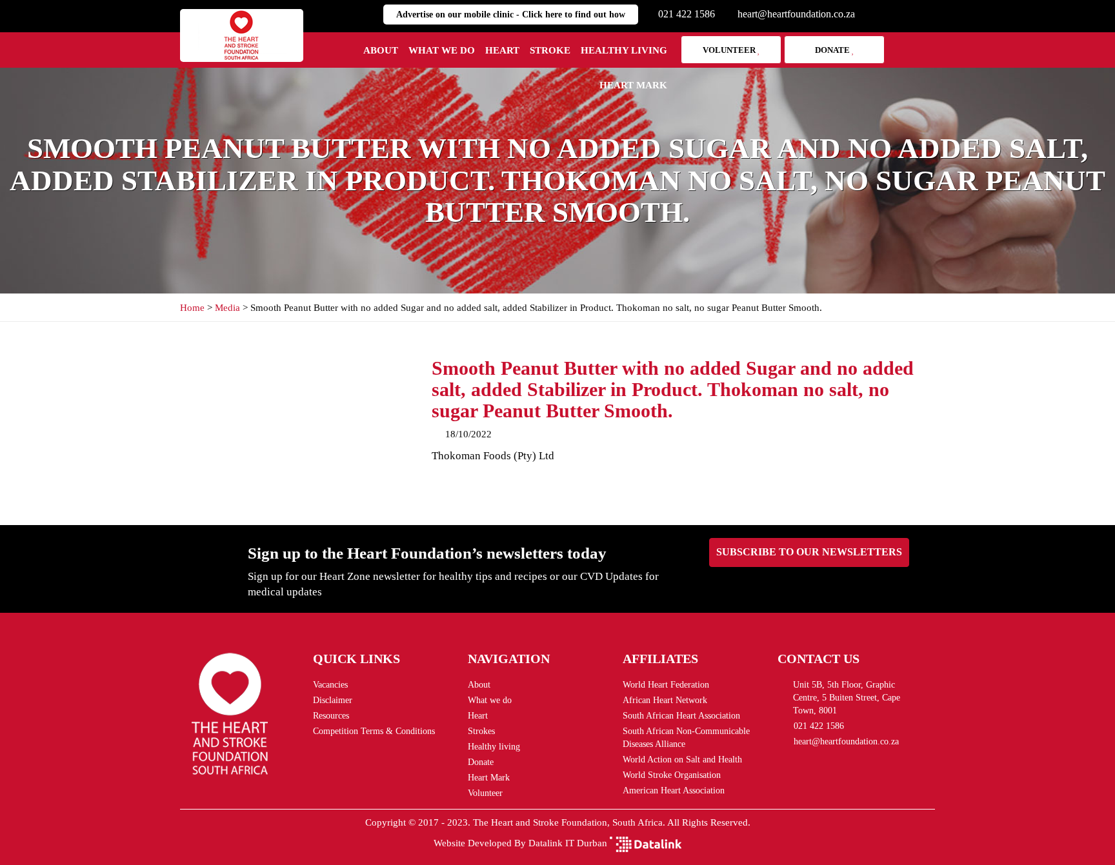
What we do (441, 50)
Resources (331, 716)
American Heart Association (674, 790)
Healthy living (624, 50)
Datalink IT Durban (567, 843)
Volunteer (730, 50)
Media (227, 308)
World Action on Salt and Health (682, 759)
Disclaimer (332, 700)
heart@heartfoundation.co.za (796, 13)
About (380, 50)
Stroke (550, 50)
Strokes (481, 731)
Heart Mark (633, 85)
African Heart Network (665, 700)
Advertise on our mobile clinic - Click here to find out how (510, 14)
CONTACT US (818, 658)
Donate (833, 50)
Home (192, 308)
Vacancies (330, 685)
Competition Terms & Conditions (374, 731)
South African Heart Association (681, 716)
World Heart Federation (666, 685)
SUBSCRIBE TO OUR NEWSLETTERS (809, 551)
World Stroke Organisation (672, 775)
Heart (502, 50)
